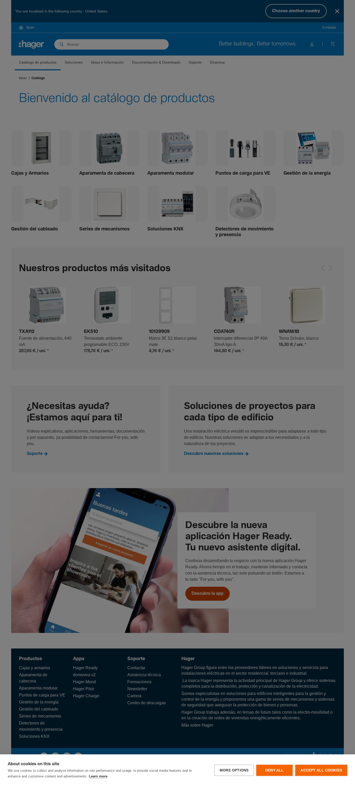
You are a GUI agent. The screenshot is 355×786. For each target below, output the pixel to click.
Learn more (98, 776)
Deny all (274, 770)
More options (234, 770)
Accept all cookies (321, 770)
